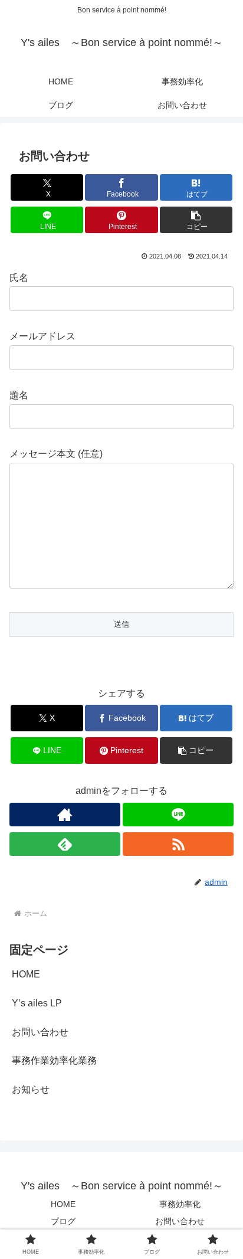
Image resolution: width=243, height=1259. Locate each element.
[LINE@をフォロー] (178, 814)
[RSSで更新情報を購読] (178, 844)
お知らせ (31, 1089)
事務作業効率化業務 (54, 1060)
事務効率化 (180, 1204)
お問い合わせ (40, 1032)
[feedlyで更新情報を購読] (64, 844)
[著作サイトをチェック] (64, 814)
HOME (26, 974)
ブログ (63, 1221)
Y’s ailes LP (37, 1003)
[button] (196, 220)
